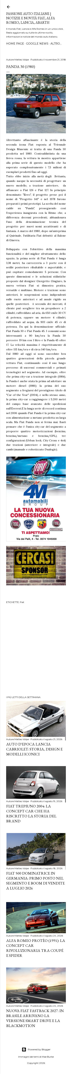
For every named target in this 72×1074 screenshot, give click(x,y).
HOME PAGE (15, 43)
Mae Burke (48, 1056)
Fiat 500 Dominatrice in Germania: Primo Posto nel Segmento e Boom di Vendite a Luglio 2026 (35, 881)
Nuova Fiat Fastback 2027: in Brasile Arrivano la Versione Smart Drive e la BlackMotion (35, 1018)
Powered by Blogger (39, 1049)
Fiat (22, 602)
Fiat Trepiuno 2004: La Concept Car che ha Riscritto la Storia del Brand (31, 813)
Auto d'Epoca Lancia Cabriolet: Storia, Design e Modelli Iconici (34, 749)
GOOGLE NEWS (37, 43)
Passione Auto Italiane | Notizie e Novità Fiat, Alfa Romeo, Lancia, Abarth (30, 18)
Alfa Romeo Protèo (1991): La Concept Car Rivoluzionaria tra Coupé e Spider (35, 948)
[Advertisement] (36, 650)
